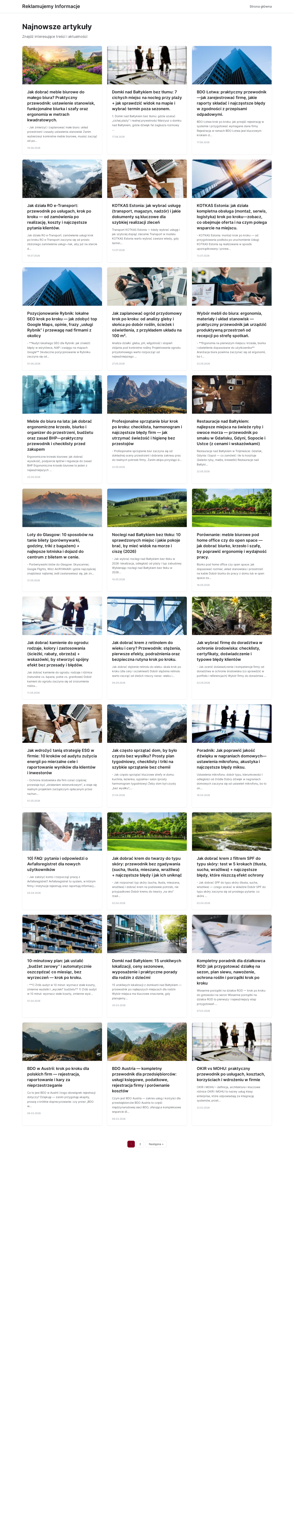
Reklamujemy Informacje (51, 6)
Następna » (156, 1144)
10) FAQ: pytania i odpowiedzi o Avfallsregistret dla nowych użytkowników (57, 864)
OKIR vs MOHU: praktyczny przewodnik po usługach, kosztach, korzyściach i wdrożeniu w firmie (231, 1074)
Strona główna (261, 6)
